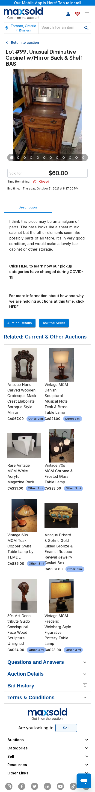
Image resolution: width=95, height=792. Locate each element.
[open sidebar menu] (86, 13)
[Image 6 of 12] (44, 157)
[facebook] (21, 786)
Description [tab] (27, 207)
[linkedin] (47, 786)
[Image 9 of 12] (63, 157)
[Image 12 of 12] (83, 157)
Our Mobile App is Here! (47, 2)
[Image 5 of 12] (38, 157)
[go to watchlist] (77, 13)
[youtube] (60, 786)
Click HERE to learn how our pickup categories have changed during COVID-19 (46, 272)
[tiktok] (73, 786)
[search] (86, 28)
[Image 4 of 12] (31, 157)
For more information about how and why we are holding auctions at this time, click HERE (46, 301)
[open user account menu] (68, 13)
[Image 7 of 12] (51, 157)
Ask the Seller (54, 323)
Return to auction (25, 42)
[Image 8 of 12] (57, 157)
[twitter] (34, 786)
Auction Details (19, 323)
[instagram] (8, 786)
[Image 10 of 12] (70, 157)
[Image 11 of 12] (77, 157)
